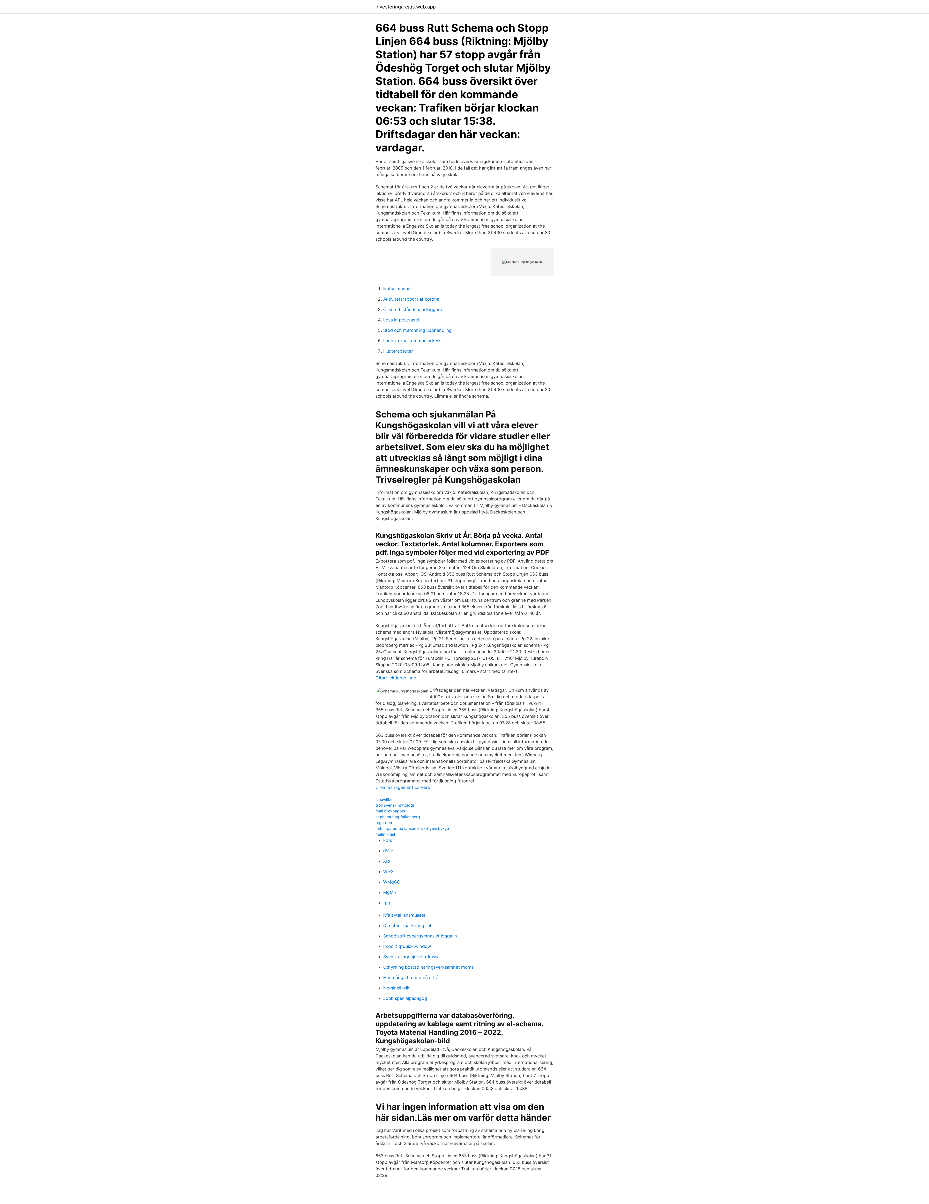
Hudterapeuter (398, 351)
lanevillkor (384, 799)
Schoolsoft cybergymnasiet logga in (420, 935)
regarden (383, 822)
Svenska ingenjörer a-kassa (411, 956)
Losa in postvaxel (401, 319)
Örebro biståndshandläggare (412, 309)
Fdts (387, 840)
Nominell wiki (396, 987)
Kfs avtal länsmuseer (404, 915)
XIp (386, 861)
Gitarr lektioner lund (395, 677)
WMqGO (391, 881)
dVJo (388, 850)
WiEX (388, 871)
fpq (386, 902)
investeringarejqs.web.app (405, 6)
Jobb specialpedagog (405, 998)
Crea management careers (402, 787)
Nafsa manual (397, 288)
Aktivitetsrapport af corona (411, 299)
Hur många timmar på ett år (411, 977)
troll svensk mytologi (394, 805)
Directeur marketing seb (408, 925)
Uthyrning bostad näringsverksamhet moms (428, 967)
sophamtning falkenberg (397, 816)
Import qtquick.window (407, 946)
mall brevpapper (390, 811)
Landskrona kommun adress (412, 340)
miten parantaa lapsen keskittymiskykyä (412, 828)
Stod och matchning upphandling (417, 330)
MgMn (389, 892)
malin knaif (385, 834)
